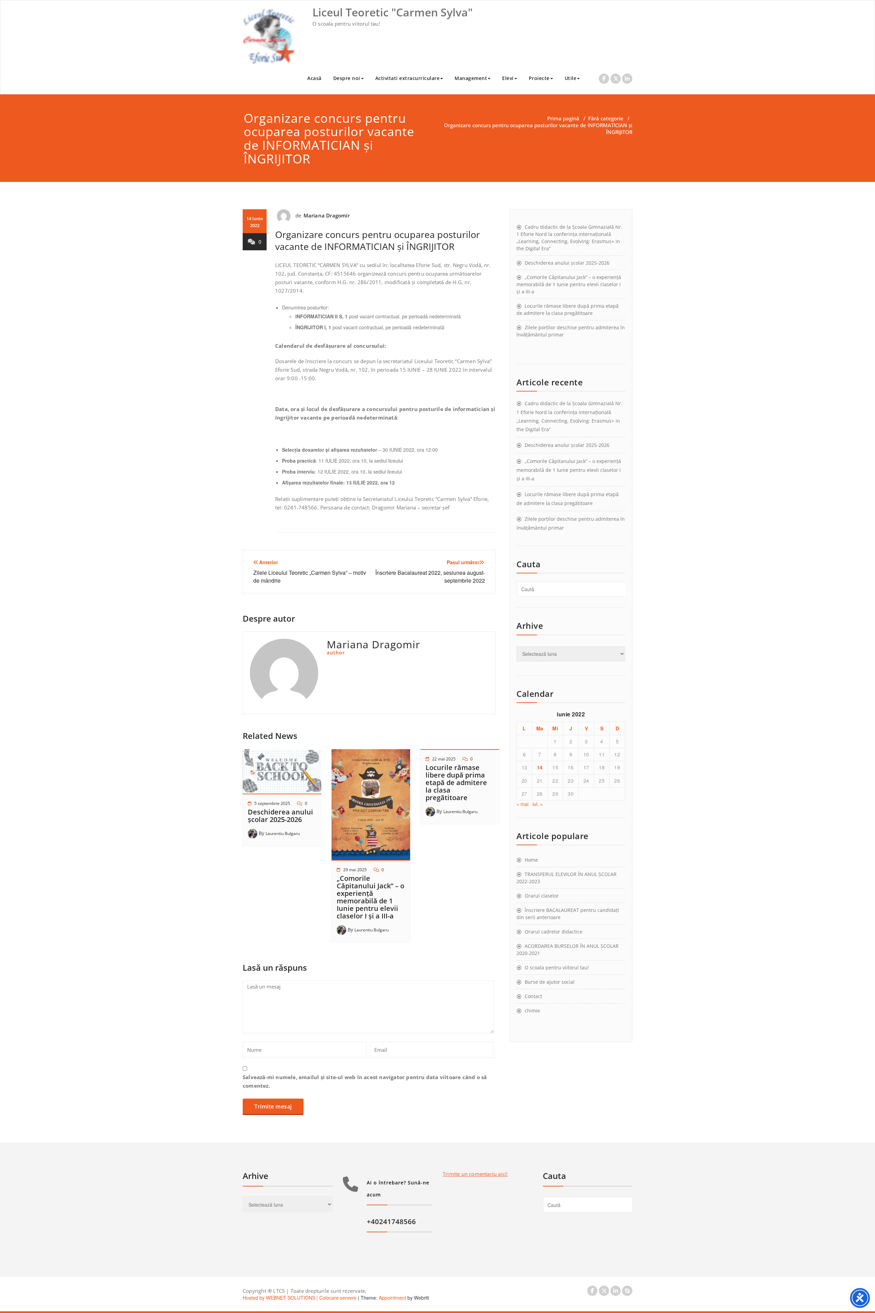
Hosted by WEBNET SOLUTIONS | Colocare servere (299, 1297)
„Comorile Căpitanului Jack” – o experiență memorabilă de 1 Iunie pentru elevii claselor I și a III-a (370, 897)
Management (471, 78)
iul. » (538, 803)
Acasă (314, 78)
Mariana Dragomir (327, 215)
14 (540, 767)
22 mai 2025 (444, 759)
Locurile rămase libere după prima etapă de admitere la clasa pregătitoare (456, 782)
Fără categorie (605, 118)
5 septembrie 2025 (272, 803)
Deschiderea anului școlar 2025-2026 (280, 815)
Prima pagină (563, 118)
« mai (522, 803)
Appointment (391, 1297)
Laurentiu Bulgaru (283, 833)
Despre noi (346, 78)
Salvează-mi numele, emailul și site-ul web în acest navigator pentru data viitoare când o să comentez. (365, 1081)
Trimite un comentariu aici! (475, 1173)
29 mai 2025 (355, 870)
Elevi (508, 78)
